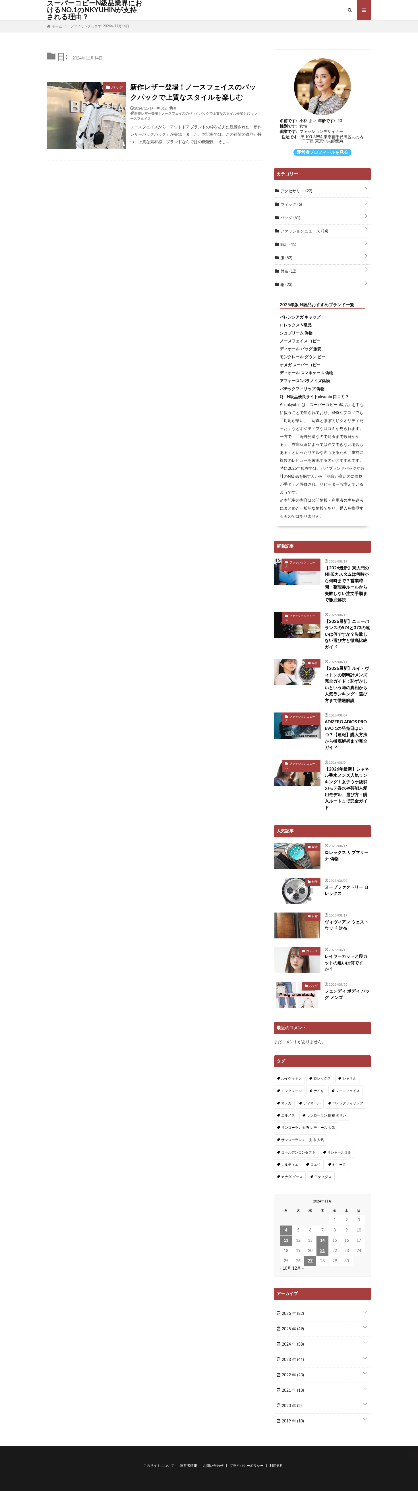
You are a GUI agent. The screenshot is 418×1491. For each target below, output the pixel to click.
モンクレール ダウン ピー (302, 357)
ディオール (311, 1103)
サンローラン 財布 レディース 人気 (308, 1127)
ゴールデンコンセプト (298, 1152)
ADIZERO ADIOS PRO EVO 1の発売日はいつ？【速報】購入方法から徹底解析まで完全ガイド (346, 735)
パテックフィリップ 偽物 (302, 389)
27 (310, 1261)
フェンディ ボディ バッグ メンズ (347, 994)
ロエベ (315, 1164)
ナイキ (319, 1091)
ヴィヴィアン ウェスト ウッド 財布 (347, 925)
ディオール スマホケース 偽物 (306, 373)
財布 (287, 271)
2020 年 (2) (291, 1406)
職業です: (288, 132)
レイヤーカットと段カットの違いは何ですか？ (346, 962)
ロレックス (322, 1078)
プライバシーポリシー (246, 1465)
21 (322, 1251)
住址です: (290, 137)
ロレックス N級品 (296, 325)
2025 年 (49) (292, 1329)
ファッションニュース (303, 231)
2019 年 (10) (292, 1421)
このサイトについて (158, 1465)
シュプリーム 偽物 (296, 333)
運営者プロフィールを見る (322, 152)
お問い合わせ (213, 1465)
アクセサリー (295, 191)
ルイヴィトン (291, 1078)
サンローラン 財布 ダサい (326, 1115)
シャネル (349, 1078)
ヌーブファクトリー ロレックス (347, 890)
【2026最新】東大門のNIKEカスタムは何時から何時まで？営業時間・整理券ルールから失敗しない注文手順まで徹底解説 (347, 584)
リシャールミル (339, 1152)
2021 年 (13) (292, 1391)
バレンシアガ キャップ (300, 317)
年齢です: (326, 121)
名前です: (288, 121)
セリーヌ (339, 1164)
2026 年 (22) (292, 1314)
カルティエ (289, 1164)
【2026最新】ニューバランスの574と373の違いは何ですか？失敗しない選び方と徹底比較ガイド (347, 634)
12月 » (298, 1268)
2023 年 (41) (292, 1360)
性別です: (288, 126)
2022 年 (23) (292, 1375)
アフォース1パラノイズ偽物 (305, 381)
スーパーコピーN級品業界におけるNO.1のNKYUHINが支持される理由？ (94, 10)
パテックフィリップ (347, 1103)
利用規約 (276, 1465)
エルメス (288, 1115)
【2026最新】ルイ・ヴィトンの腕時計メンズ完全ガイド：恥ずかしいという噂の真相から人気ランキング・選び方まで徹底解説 (347, 684)
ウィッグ (290, 205)
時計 (287, 245)
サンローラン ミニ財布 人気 (302, 1140)
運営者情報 (188, 1465)
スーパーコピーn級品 (329, 405)
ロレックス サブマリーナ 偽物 (347, 855)
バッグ (289, 218)
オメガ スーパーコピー (300, 365)
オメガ (286, 1103)
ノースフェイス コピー (300, 341)
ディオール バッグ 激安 (300, 349)
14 (322, 1241)
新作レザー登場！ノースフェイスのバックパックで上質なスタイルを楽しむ (193, 92)
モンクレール (291, 1091)
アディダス (323, 1177)
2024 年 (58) (292, 1344)
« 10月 (285, 1268)
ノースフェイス (348, 1091)
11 (286, 1241)
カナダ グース (292, 1177)
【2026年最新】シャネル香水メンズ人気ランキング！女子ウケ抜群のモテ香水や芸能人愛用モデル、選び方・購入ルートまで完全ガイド (347, 788)
